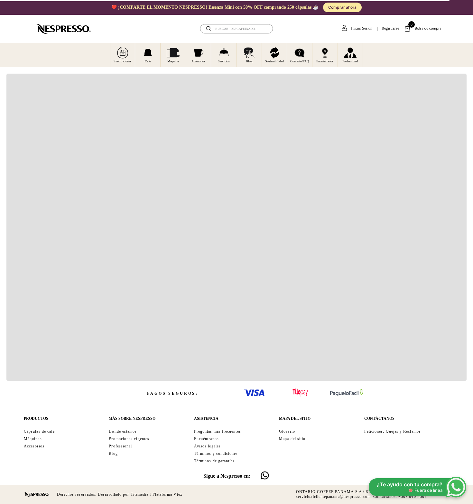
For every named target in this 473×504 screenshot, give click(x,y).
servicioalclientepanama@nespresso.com (333, 496)
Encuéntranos (324, 61)
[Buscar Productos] (264, 28)
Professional (350, 61)
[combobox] (236, 28)
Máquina (173, 61)
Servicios (224, 61)
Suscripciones (122, 61)
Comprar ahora (355, 7)
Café (148, 61)
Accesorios (198, 61)
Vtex (177, 494)
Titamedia (140, 494)
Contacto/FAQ (299, 61)
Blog (249, 61)
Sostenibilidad (274, 61)
